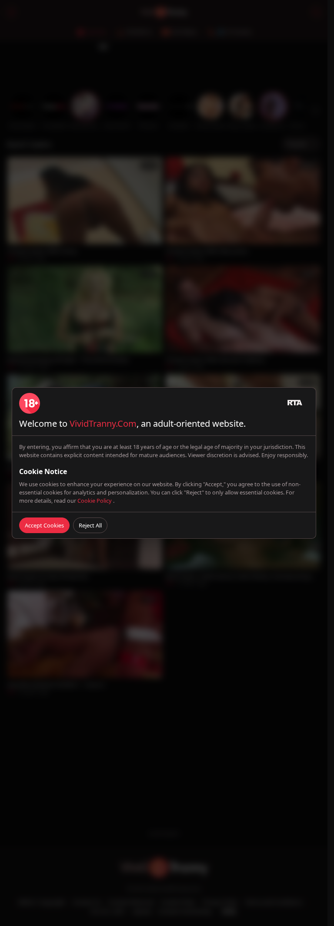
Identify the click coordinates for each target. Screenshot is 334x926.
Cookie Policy (95, 500)
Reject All (90, 525)
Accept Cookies (44, 525)
